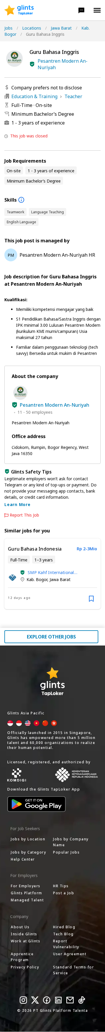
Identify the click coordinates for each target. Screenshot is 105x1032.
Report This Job (24, 515)
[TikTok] (81, 1000)
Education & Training (34, 96)
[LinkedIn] (58, 1000)
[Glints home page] (19, 10)
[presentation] (19, 10)
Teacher (73, 96)
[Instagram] (23, 1000)
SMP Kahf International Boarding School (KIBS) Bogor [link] (57, 572)
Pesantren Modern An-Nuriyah (63, 64)
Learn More (17, 504)
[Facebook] (46, 1000)
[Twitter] (35, 1000)
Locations (31, 28)
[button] (81, 10)
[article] (52, 574)
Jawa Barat (61, 28)
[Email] (70, 1000)
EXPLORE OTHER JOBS (51, 636)
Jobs (8, 28)
